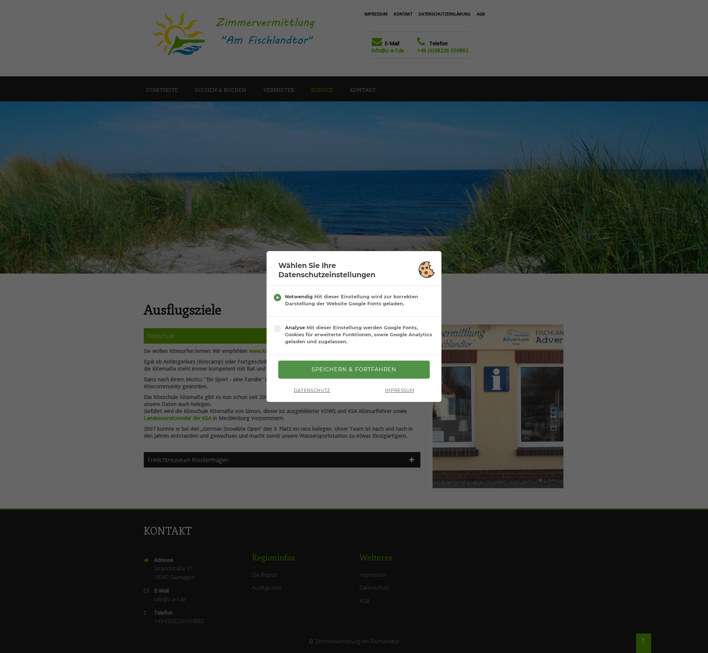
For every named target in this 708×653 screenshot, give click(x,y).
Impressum (399, 390)
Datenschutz (312, 390)
